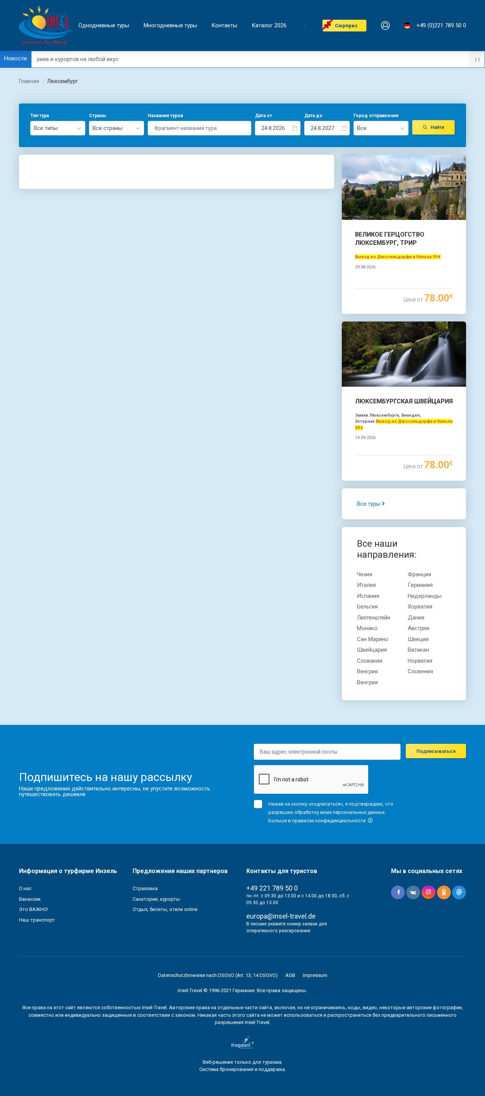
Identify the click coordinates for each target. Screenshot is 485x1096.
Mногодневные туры (170, 25)
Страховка (145, 888)
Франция (419, 574)
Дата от (263, 115)
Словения (420, 671)
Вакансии (30, 899)
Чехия (364, 574)
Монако (367, 628)
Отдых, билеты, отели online (165, 909)
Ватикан (418, 649)
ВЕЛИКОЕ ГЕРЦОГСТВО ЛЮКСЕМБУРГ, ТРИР (389, 238)
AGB (290, 975)
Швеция (418, 639)
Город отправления (376, 115)
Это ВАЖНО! (33, 909)
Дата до (313, 115)
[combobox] (57, 128)
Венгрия (367, 682)
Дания (416, 617)
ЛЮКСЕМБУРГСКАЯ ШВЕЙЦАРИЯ (404, 401)
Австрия (418, 628)
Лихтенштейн (373, 617)
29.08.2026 (365, 267)
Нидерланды (424, 596)
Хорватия (420, 606)
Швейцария (372, 649)
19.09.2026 (365, 437)
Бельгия (367, 606)
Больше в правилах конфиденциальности (317, 820)
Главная (29, 81)
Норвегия (420, 660)
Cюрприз (346, 25)
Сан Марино (372, 639)
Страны (97, 115)
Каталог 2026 (269, 25)
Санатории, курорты (156, 899)
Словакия (369, 660)
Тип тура (39, 115)
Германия (420, 585)
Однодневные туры (103, 25)
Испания (368, 596)
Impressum (315, 975)
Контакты (224, 25)
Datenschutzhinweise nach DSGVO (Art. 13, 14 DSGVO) (218, 975)
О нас (25, 888)
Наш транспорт (37, 920)
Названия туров (165, 115)
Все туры (369, 503)
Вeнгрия (367, 671)
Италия (366, 585)
